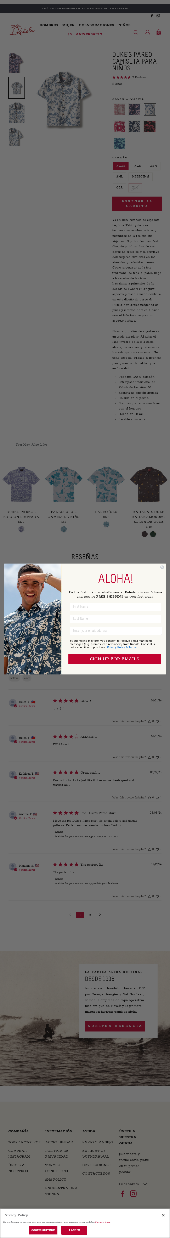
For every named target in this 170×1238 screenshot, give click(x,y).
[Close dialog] (162, 567)
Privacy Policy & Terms (122, 647)
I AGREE (74, 1230)
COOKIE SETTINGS (43, 1230)
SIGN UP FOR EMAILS (114, 659)
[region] (85, 1223)
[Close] (163, 1215)
